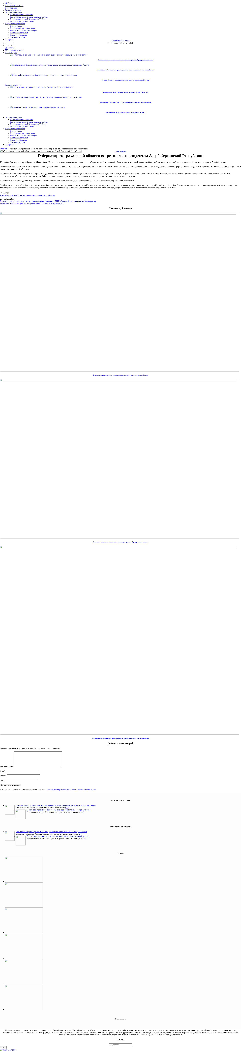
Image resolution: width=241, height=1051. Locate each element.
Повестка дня (11, 8)
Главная (3, 149)
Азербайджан (6, 195)
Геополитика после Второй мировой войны (29, 17)
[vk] (12, 44)
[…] (67, 807)
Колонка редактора (13, 10)
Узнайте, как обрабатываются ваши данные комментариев (71, 789)
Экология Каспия (17, 37)
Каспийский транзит (19, 33)
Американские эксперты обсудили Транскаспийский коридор (125, 112)
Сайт (2, 780)
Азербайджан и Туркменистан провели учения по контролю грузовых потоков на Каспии (125, 70)
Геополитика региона (14, 6)
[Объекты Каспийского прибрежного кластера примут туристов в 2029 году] (24, 984)
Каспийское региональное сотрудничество (30, 195)
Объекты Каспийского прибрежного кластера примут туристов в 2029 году (125, 80)
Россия (52, 195)
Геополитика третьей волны (22, 21)
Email (3, 776)
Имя (2, 771)
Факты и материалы (13, 12)
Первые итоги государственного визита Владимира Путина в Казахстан (125, 92)
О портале (9, 39)
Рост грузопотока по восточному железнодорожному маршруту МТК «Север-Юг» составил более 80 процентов (48, 201)
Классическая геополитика (21, 15)
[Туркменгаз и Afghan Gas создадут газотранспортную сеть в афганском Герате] (24, 1009)
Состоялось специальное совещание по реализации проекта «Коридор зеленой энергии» (125, 60)
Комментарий (6, 767)
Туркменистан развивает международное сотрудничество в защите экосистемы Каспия (120, 375)
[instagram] (7, 44)
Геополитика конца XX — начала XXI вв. (28, 19)
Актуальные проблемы (15, 24)
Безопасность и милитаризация (23, 30)
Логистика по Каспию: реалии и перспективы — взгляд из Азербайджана (31, 203)
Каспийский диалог (18, 35)
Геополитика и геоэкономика (22, 28)
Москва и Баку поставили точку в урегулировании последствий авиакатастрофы (125, 102)
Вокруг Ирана (16, 26)
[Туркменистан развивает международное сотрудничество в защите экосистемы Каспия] (119, 214)
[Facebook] (2, 44)
